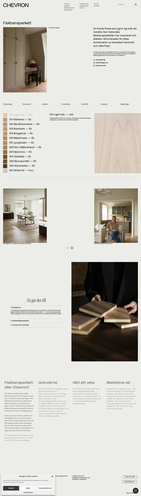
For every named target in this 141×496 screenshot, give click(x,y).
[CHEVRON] (16, 7)
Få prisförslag (100, 60)
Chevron (67, 4)
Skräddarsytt (68, 10)
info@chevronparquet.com (81, 478)
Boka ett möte (101, 65)
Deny (28, 488)
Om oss (96, 4)
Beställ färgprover (102, 62)
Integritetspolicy (28, 492)
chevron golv (28, 396)
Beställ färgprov (129, 481)
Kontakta (97, 6)
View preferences (45, 488)
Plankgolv (67, 6)
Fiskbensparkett (69, 8)
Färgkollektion (84, 6)
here (7, 482)
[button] (52, 476)
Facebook (75, 479)
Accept (11, 488)
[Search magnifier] (135, 4)
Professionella (84, 4)
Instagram (83, 479)
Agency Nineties (131, 493)
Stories (82, 8)
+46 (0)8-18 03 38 (78, 476)
